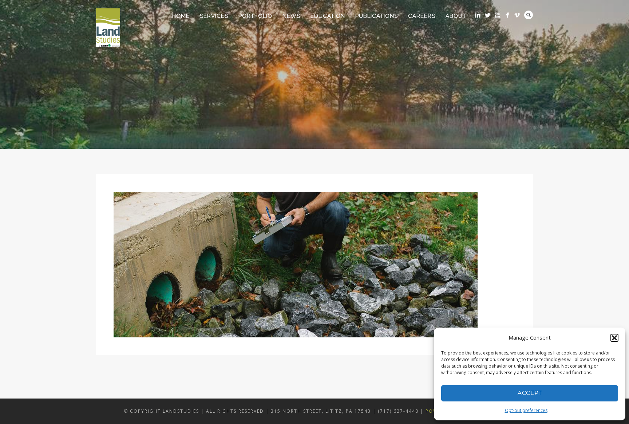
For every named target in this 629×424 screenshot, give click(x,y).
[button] (614, 337)
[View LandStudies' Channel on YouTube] (497, 15)
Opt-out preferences (526, 410)
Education (327, 16)
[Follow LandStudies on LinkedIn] (477, 15)
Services (214, 16)
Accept (530, 392)
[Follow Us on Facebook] (507, 15)
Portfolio (255, 16)
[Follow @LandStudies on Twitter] (487, 15)
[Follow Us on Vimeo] (517, 15)
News (291, 16)
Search (528, 15)
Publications (376, 16)
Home (181, 16)
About (456, 16)
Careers (421, 16)
